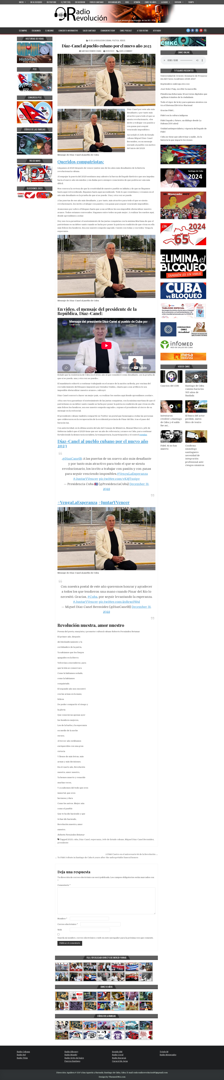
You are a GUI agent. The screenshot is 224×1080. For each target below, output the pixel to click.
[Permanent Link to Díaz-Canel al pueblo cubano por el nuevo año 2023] (106, 80)
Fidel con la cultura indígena (174, 115)
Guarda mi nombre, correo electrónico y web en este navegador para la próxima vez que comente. (105, 938)
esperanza (96, 839)
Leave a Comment (125, 51)
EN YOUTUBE (51, 2)
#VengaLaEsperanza (132, 474)
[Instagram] (197, 30)
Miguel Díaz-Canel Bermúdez (139, 839)
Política (115, 40)
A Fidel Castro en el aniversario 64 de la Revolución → (131, 854)
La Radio (164, 2)
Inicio (21, 2)
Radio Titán (22, 1058)
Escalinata (36, 30)
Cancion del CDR (169, 386)
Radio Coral (117, 1055)
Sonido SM (117, 1052)
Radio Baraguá (119, 1058)
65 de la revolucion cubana (100, 40)
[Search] (205, 30)
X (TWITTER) (65, 2)
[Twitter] (188, 30)
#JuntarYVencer (85, 479)
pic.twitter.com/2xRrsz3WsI (119, 602)
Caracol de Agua (120, 1061)
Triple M (164, 1052)
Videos (122, 40)
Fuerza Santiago (96, 2)
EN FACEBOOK (80, 2)
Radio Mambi (70, 1055)
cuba (76, 839)
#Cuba (92, 597)
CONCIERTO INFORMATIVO (68, 30)
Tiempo (191, 2)
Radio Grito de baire (74, 1058)
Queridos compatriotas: (80, 161)
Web (59, 930)
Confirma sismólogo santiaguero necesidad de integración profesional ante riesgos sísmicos (194, 455)
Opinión (137, 2)
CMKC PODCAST (126, 30)
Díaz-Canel (84, 839)
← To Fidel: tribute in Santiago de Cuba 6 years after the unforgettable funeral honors (96, 857)
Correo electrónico (67, 924)
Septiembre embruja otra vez (175, 84)
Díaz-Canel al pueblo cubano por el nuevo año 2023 (106, 45)
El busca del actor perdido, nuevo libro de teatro (195, 419)
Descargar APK (114, 2)
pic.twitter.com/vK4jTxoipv (119, 479)
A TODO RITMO (142, 30)
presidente (62, 843)
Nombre (62, 918)
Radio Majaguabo (168, 1055)
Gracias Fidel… (167, 110)
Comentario (64, 885)
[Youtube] (201, 30)
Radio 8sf (21, 1055)
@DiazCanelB (72, 458)
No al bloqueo (36, 2)
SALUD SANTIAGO (89, 30)
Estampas (23, 30)
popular (143, 435)
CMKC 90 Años (150, 2)
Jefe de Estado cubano (113, 839)
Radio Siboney (71, 1052)
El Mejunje (49, 30)
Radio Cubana (23, 1052)
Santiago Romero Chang (91, 51)
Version (178, 2)
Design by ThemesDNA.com (112, 1077)
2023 (70, 839)
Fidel (127, 2)
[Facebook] (192, 30)
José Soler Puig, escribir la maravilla (178, 89)
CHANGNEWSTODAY (108, 30)
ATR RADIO (157, 30)
